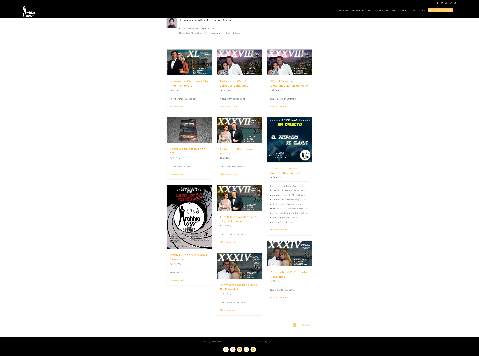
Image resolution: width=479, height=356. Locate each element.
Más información (177, 106)
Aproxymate (272, 342)
